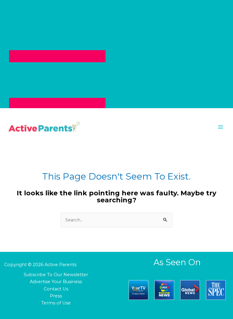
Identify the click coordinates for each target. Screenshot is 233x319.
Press (56, 296)
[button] (116, 127)
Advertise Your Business (56, 281)
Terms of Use (56, 303)
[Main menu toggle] (220, 127)
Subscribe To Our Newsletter (56, 274)
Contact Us (56, 289)
